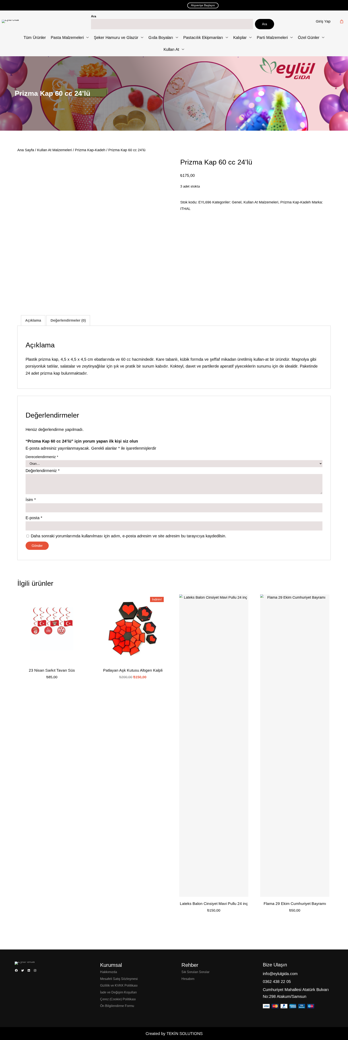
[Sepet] (341, 21)
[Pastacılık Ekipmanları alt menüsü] (226, 37)
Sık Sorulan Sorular (195, 972)
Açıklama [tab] (33, 320)
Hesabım (187, 979)
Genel (236, 202)
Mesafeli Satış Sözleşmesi (119, 979)
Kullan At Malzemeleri (54, 150)
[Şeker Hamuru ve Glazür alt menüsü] (142, 37)
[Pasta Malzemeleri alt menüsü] (87, 37)
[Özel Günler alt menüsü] (323, 37)
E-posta (34, 518)
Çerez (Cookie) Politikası (118, 999)
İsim (31, 499)
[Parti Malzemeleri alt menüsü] (291, 37)
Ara (93, 16)
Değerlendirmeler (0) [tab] (68, 320)
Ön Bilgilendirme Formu (117, 1006)
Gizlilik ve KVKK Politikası (119, 985)
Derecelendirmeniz (42, 457)
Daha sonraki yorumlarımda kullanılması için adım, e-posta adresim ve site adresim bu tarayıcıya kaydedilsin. (128, 536)
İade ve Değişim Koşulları (118, 992)
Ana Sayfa (25, 150)
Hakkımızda (108, 972)
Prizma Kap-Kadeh (90, 150)
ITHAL (185, 209)
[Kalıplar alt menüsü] (250, 37)
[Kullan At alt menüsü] (182, 49)
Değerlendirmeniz (43, 470)
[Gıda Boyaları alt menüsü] (176, 37)
